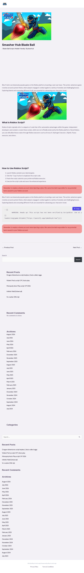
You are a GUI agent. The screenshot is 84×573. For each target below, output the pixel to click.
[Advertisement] (42, 68)
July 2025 (10, 368)
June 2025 (10, 371)
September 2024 (12, 402)
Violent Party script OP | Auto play (18, 280)
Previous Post (8, 247)
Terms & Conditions (48, 567)
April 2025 (10, 378)
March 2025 (11, 382)
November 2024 (12, 395)
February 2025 (11, 385)
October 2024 (11, 398)
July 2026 (10, 338)
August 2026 (11, 334)
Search (4, 255)
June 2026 (10, 341)
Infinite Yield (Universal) (14, 291)
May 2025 (10, 375)
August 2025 (11, 365)
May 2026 (10, 344)
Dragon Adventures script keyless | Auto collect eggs (24, 275)
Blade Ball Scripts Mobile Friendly (14, 48)
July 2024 (10, 409)
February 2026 (11, 351)
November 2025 (12, 358)
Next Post (77, 247)
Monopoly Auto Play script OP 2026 (19, 286)
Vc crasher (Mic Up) (13, 297)
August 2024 (11, 405)
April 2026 (10, 348)
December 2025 (12, 355)
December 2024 (12, 392)
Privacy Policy (34, 567)
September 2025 (12, 361)
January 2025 (11, 388)
